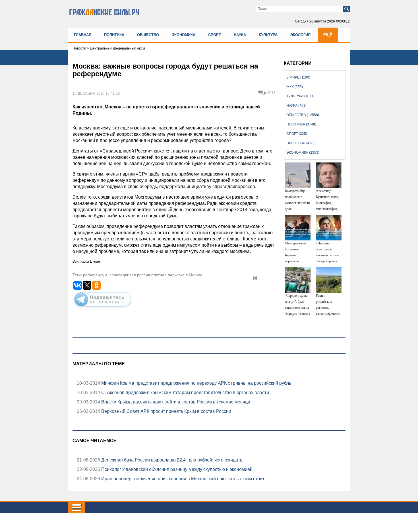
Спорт (214, 35)
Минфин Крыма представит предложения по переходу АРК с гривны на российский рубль (195, 383)
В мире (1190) (298, 77)
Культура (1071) (300, 96)
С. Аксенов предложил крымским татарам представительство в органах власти (184, 392)
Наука (240, 35)
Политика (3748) (301, 124)
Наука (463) (296, 106)
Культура (268, 35)
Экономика (183, 35)
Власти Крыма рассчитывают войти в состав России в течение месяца (175, 401)
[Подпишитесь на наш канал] (103, 308)
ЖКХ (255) (294, 87)
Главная (82, 35)
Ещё (327, 35)
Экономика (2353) (302, 152)
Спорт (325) (296, 134)
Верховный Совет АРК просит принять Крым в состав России (165, 411)
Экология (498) (300, 143)
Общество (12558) (302, 115)
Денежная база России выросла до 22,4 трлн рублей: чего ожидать (171, 460)
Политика (114, 35)
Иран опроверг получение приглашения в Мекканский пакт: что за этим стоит (182, 478)
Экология (300, 35)
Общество (148, 35)
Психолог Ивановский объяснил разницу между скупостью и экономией (176, 469)
